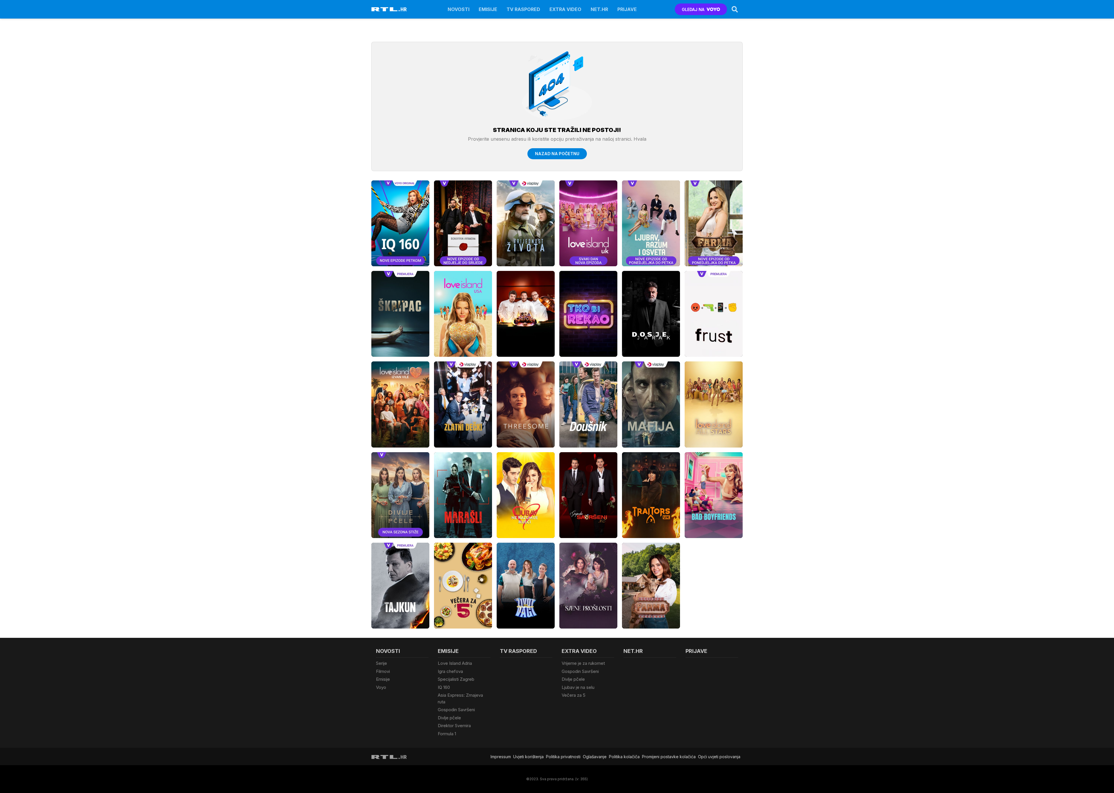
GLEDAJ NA (693, 9)
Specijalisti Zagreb (456, 679)
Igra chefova (450, 671)
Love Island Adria (455, 663)
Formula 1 (447, 733)
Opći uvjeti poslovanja (719, 756)
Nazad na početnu (557, 153)
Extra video (565, 9)
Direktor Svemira (454, 725)
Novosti (458, 9)
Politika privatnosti (563, 756)
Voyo (381, 687)
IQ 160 (444, 687)
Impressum (501, 756)
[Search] (735, 9)
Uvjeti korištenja (528, 756)
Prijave (627, 9)
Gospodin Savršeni (456, 709)
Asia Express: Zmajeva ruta (460, 698)
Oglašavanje (595, 756)
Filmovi (383, 671)
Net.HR (599, 9)
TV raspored (523, 9)
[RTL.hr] (389, 9)
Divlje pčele (449, 717)
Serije (381, 663)
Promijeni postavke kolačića (669, 756)
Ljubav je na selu (578, 687)
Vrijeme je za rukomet (583, 663)
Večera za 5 (573, 695)
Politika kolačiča (624, 756)
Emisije (488, 9)
